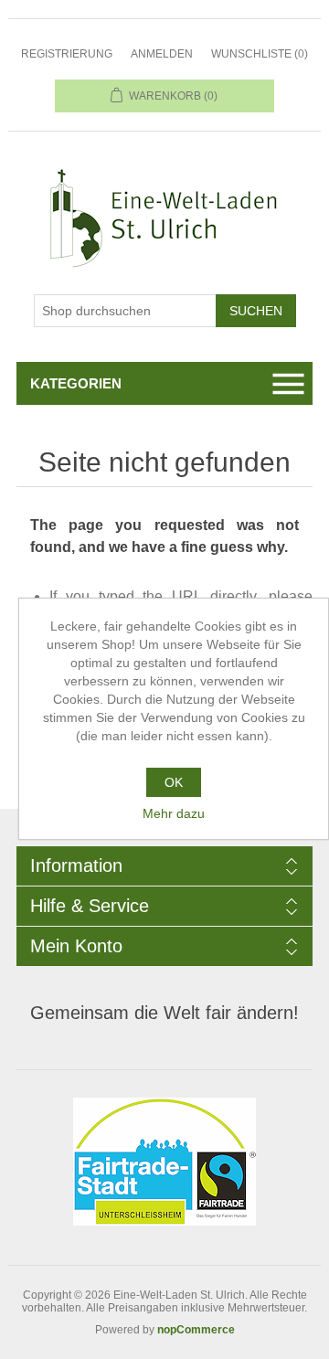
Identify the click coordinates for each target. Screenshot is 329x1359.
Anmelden (162, 54)
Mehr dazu (174, 813)
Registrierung (66, 54)
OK (173, 782)
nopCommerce (196, 1329)
